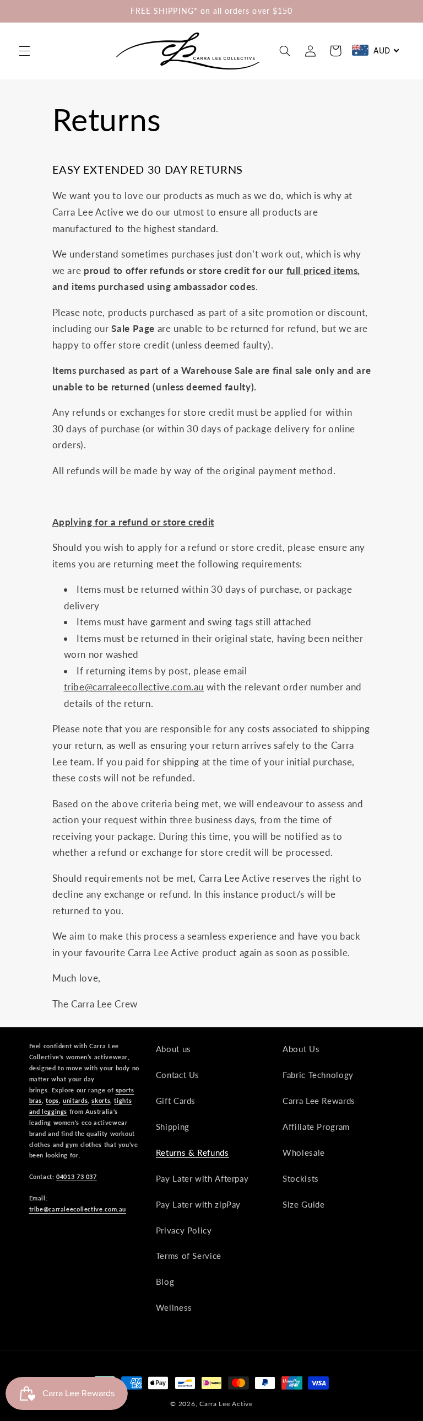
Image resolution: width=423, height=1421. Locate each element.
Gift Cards (176, 1101)
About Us (301, 1049)
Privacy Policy (184, 1230)
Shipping (172, 1127)
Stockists (301, 1178)
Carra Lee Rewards (319, 1101)
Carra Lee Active (226, 1403)
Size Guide (303, 1204)
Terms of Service (188, 1256)
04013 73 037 (76, 1176)
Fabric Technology (318, 1075)
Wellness (174, 1307)
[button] (24, 50)
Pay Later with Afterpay (202, 1178)
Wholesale (304, 1152)
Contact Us (177, 1075)
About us (173, 1049)
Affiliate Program (316, 1127)
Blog (165, 1281)
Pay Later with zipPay (198, 1204)
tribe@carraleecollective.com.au (78, 1209)
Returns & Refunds (192, 1152)
